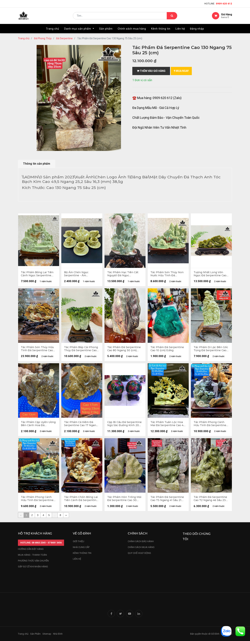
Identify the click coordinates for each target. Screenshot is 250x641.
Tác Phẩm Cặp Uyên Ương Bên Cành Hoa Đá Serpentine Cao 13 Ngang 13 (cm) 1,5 (38, 424)
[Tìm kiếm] (172, 15)
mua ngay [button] (182, 70)
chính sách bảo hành (141, 541)
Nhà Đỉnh (58, 633)
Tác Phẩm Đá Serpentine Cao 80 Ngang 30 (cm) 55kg (124, 349)
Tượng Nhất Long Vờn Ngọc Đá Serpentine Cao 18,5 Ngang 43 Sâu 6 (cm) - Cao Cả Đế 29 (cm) (211, 274)
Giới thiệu (79, 541)
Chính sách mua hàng (141, 547)
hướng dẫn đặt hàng (31, 549)
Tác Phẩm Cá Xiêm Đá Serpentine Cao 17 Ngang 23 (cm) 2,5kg (81, 424)
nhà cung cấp (81, 547)
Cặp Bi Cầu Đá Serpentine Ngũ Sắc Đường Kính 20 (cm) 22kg (124, 424)
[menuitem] (52, 28)
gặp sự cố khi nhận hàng (33, 566)
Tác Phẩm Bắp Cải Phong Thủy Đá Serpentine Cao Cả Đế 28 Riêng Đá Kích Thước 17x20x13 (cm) (81, 349)
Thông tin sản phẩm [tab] (36, 163)
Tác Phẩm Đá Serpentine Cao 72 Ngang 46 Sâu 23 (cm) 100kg (210, 499)
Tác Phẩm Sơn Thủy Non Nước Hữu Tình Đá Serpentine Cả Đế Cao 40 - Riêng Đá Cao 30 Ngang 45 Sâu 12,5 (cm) (168, 274)
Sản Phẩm (35, 633)
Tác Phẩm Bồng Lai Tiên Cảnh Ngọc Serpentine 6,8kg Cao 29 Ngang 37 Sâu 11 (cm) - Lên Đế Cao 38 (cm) (37, 274)
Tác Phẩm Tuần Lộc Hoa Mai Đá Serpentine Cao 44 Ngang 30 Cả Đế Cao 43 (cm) (167, 424)
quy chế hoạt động (139, 553)
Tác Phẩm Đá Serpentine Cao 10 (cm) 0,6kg (167, 349)
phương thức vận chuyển (33, 560)
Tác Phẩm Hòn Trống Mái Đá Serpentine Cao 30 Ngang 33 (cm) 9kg (124, 499)
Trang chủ (23, 38)
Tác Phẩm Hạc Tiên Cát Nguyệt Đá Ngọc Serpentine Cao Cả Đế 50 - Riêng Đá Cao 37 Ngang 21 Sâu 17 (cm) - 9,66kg (124, 274)
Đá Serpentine (64, 38)
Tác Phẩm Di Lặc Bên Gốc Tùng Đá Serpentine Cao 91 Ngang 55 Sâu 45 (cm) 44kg (211, 349)
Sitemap (46, 633)
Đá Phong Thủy (43, 38)
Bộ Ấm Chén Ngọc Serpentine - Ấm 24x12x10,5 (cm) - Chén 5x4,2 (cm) (79, 274)
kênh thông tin (82, 553)
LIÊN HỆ (77, 558)
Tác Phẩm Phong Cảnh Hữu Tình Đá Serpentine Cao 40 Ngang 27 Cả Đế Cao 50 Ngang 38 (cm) (37, 499)
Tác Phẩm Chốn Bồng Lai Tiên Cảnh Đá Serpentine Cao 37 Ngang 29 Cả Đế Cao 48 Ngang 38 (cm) (81, 499)
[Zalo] (226, 631)
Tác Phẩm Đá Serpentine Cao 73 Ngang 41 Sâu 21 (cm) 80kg (167, 499)
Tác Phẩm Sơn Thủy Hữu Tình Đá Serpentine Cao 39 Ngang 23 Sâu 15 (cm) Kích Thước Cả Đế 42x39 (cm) (37, 349)
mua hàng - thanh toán (32, 554)
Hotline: (218, 3)
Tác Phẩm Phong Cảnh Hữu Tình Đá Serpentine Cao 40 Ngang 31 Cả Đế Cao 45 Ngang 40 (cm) (210, 424)
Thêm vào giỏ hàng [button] (152, 70)
